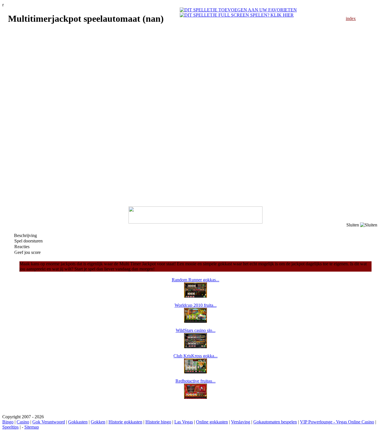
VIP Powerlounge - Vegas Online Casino (337, 421)
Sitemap (31, 427)
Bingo (7, 421)
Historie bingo (158, 421)
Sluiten (353, 224)
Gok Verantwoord (48, 421)
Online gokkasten (212, 421)
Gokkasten (78, 421)
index (351, 18)
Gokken (98, 421)
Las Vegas (183, 421)
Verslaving (240, 421)
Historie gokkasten (125, 421)
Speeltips (10, 427)
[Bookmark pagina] (238, 9)
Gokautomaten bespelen (275, 421)
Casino (23, 421)
